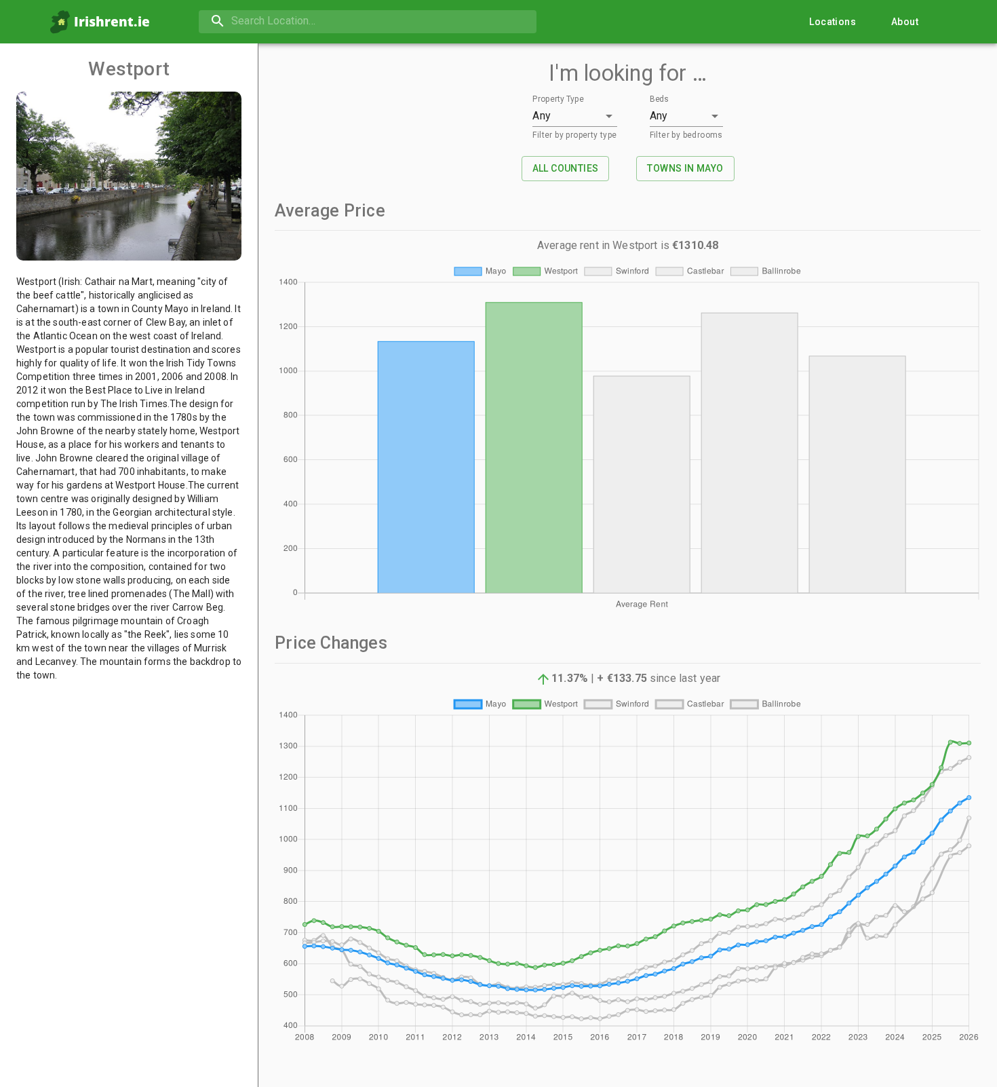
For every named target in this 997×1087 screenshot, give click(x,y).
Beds (659, 100)
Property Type (558, 100)
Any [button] (541, 115)
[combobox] (367, 21)
